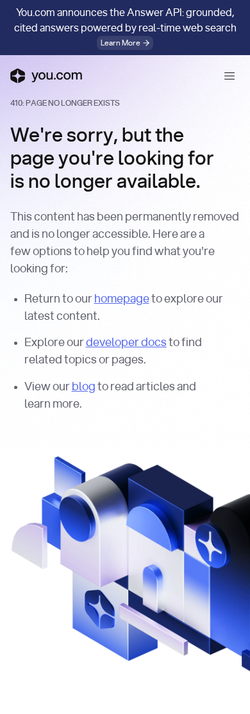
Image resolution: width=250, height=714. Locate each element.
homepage (121, 299)
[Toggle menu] (229, 75)
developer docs (126, 343)
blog (84, 387)
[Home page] (46, 75)
